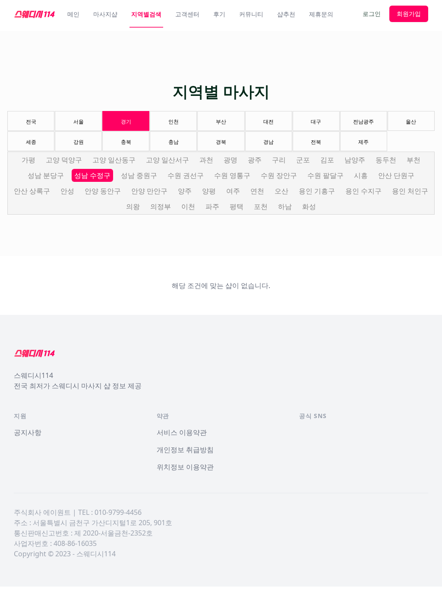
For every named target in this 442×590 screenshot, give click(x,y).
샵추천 (286, 14)
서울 (78, 121)
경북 (221, 142)
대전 (268, 121)
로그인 (372, 14)
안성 (67, 191)
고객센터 (187, 14)
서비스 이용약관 (182, 432)
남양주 (354, 160)
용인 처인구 (410, 191)
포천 (261, 206)
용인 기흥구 (317, 191)
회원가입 (409, 14)
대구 (316, 121)
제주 (363, 142)
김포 (327, 160)
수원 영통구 (232, 175)
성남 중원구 (139, 175)
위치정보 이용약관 (185, 467)
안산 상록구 (32, 191)
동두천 (386, 160)
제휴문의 (321, 14)
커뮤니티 (251, 14)
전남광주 (363, 121)
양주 (185, 191)
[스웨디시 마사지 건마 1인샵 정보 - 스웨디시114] (34, 14)
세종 (31, 142)
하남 (285, 206)
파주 (212, 206)
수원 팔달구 (325, 175)
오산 (281, 191)
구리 (279, 160)
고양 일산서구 (167, 160)
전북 (316, 142)
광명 (230, 160)
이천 (188, 206)
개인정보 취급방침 (185, 449)
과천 (206, 160)
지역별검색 (146, 14)
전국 (31, 121)
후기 (219, 14)
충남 (173, 142)
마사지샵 (105, 14)
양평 (209, 191)
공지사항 (27, 432)
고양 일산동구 (114, 160)
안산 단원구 (396, 175)
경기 (126, 121)
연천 (257, 191)
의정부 (160, 206)
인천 (173, 121)
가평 (28, 160)
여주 (233, 191)
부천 (413, 160)
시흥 (361, 175)
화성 (309, 206)
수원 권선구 (185, 175)
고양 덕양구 (64, 160)
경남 (268, 142)
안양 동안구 (103, 191)
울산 (411, 121)
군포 (303, 160)
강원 (78, 142)
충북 (126, 142)
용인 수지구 (363, 191)
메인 (73, 14)
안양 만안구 (149, 191)
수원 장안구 (279, 175)
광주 (255, 160)
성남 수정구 (92, 175)
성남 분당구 (46, 175)
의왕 (133, 206)
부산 (221, 121)
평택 (236, 206)
